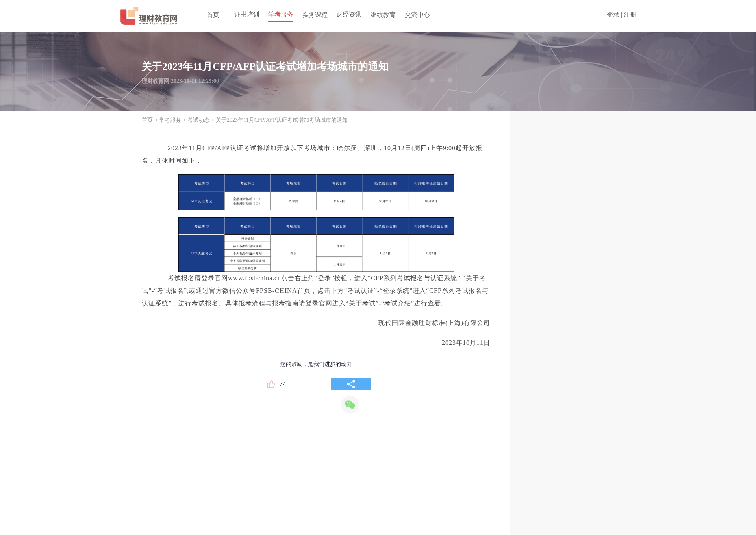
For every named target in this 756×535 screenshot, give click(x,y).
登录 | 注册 (621, 15)
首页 (213, 14)
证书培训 (246, 14)
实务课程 (315, 14)
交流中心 (417, 14)
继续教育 (383, 14)
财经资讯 (348, 14)
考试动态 (198, 120)
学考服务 (280, 14)
